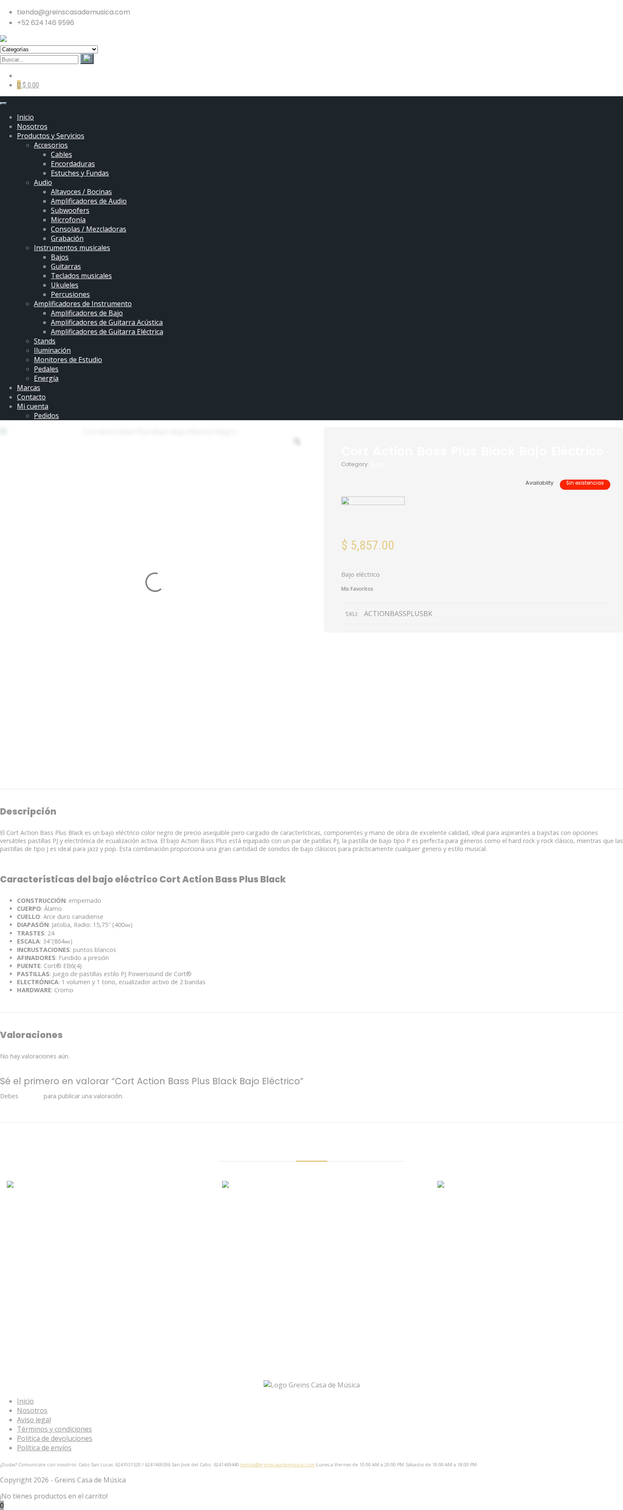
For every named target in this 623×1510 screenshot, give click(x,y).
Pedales (46, 369)
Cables (61, 154)
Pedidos (46, 415)
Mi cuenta (32, 406)
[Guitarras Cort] (373, 518)
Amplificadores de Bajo (87, 313)
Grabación (67, 238)
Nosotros (32, 126)
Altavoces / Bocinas (81, 191)
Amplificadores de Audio (89, 201)
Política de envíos (44, 1447)
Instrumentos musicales (72, 247)
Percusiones (70, 294)
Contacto (31, 397)
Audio (43, 182)
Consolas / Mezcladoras (88, 229)
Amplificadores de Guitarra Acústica (107, 322)
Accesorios (51, 145)
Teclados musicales (81, 275)
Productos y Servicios (50, 135)
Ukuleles (64, 285)
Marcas (28, 387)
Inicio (25, 117)
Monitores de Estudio (68, 359)
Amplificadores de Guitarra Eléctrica (107, 331)
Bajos (60, 257)
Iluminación (52, 350)
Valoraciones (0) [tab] (350, 777)
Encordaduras (73, 163)
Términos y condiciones (54, 1429)
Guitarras (66, 266)
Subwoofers (70, 210)
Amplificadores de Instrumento (83, 303)
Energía (46, 378)
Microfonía (68, 219)
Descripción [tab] (262, 777)
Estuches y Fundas (80, 173)
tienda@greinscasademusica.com (277, 1465)
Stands (45, 341)
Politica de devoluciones (54, 1438)
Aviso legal (34, 1419)
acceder (31, 1096)
